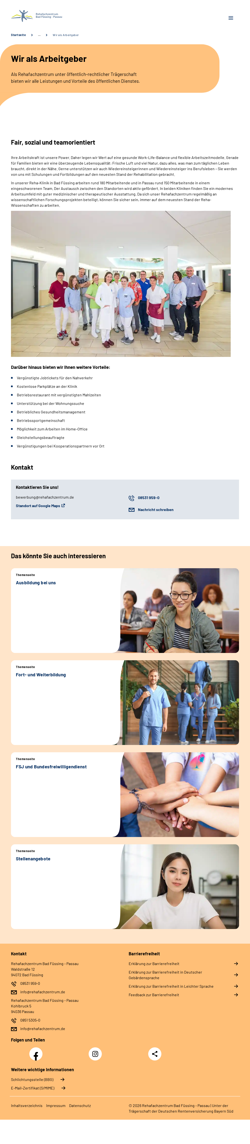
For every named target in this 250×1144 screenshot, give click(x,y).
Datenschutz (80, 1105)
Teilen (154, 1054)
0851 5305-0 (30, 1020)
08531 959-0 (148, 497)
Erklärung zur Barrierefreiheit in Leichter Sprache (171, 986)
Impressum (55, 1105)
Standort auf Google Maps (38, 505)
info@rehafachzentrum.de (42, 991)
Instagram (96, 1051)
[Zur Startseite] (66, 16)
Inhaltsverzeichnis (26, 1105)
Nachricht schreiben (156, 509)
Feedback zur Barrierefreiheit (154, 994)
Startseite (18, 35)
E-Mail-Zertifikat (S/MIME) (32, 1088)
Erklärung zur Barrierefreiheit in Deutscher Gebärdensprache (165, 975)
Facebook (37, 1051)
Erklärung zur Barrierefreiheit (154, 963)
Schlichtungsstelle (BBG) (32, 1079)
